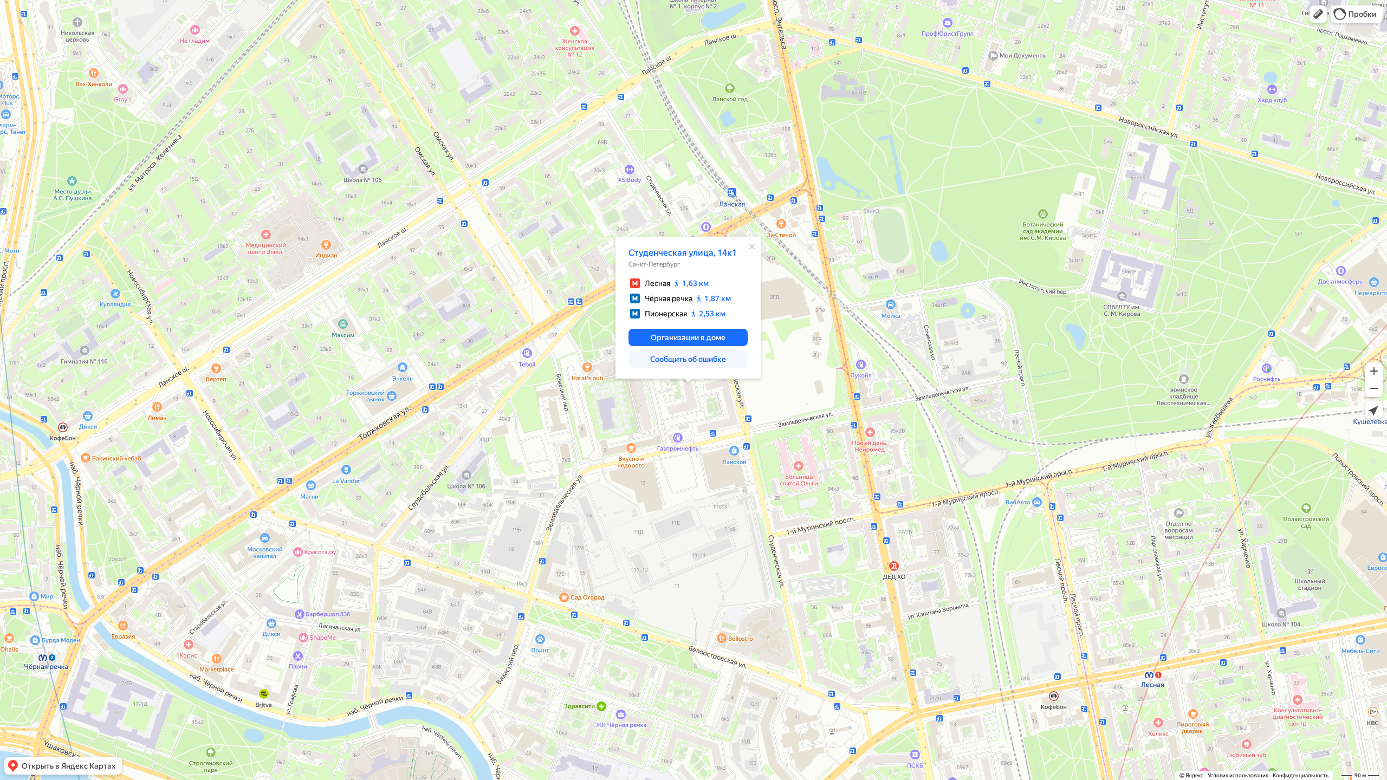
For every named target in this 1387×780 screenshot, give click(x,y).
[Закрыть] (752, 246)
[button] (1318, 14)
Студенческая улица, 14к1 (682, 253)
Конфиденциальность (1300, 775)
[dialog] (688, 308)
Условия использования (1238, 775)
